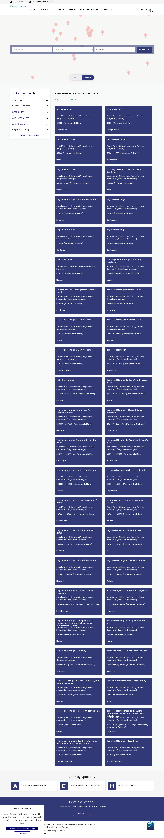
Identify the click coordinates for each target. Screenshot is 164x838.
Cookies (61, 830)
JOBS (32, 9)
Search (145, 50)
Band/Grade (19, 124)
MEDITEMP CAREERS (89, 9)
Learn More (22, 833)
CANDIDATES (46, 9)
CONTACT (107, 9)
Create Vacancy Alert (30, 135)
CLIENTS (60, 9)
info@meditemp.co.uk (43, 1)
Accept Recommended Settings (22, 829)
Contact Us (82, 813)
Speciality (18, 112)
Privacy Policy (50, 830)
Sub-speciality (20, 118)
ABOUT (72, 9)
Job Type (17, 100)
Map (76, 77)
